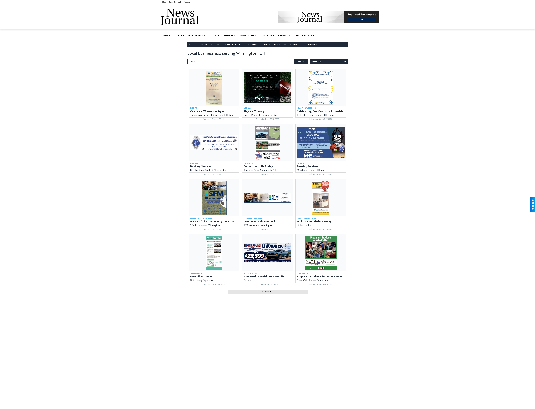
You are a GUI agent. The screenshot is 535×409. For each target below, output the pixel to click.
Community (207, 44)
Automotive (296, 44)
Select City (316, 61)
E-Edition (163, 2)
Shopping (253, 44)
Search (301, 61)
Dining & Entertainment (230, 44)
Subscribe (172, 2)
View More (267, 292)
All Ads (193, 44)
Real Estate (280, 44)
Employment (314, 44)
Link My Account (184, 2)
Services (266, 44)
